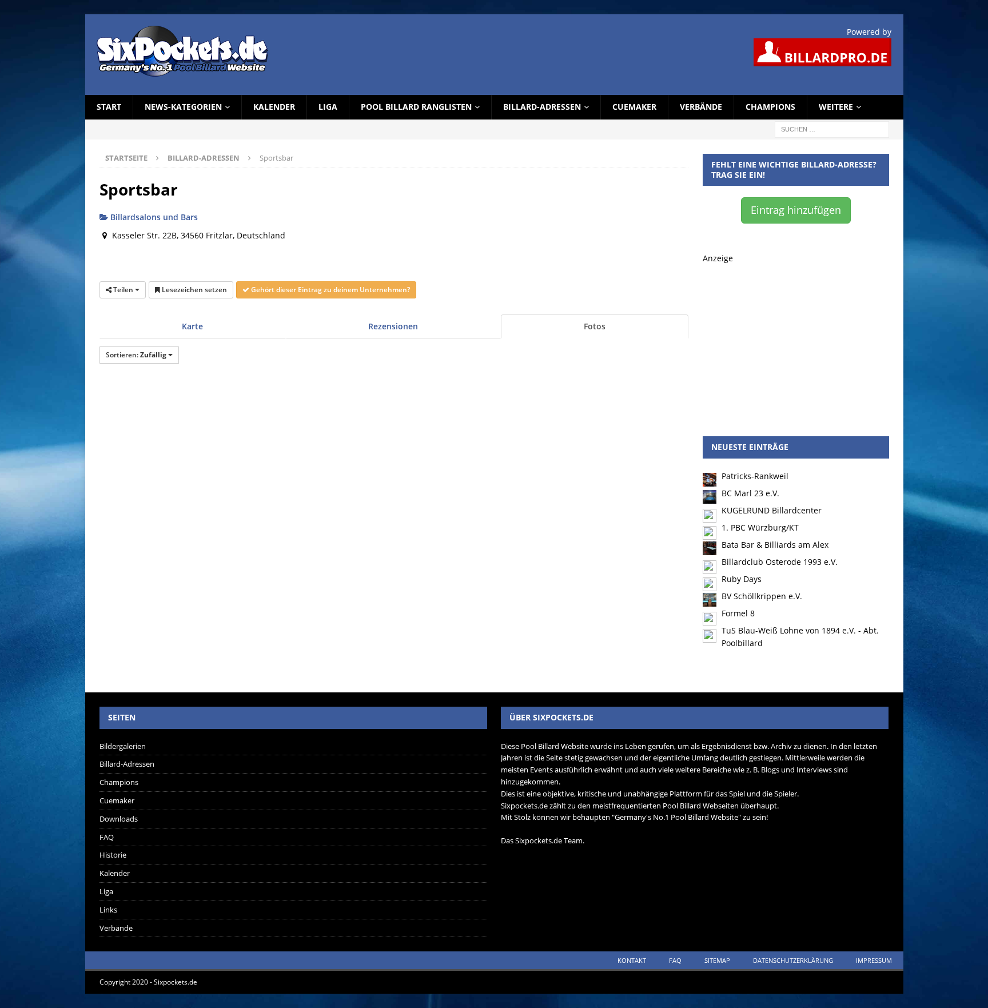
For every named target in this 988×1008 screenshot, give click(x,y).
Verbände (701, 106)
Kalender (274, 106)
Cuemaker (634, 106)
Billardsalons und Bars (153, 217)
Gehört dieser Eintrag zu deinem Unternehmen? (329, 289)
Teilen (123, 289)
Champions (770, 106)
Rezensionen (393, 326)
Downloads (118, 819)
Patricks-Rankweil (755, 476)
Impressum (874, 960)
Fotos (594, 326)
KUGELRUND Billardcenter (772, 510)
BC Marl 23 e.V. (750, 493)
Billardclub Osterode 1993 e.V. (780, 561)
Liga (327, 106)
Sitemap (717, 960)
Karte (192, 326)
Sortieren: (136, 355)
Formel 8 (738, 613)
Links (108, 910)
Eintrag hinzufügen (796, 210)
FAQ (106, 837)
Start (109, 106)
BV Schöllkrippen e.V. (762, 596)
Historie (112, 855)
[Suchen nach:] (832, 128)
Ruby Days (742, 578)
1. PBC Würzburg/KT (760, 527)
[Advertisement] (796, 336)
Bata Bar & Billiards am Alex (775, 544)
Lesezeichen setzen (193, 289)
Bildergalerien (122, 746)
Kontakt (632, 960)
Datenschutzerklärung (793, 960)
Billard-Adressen (542, 106)
